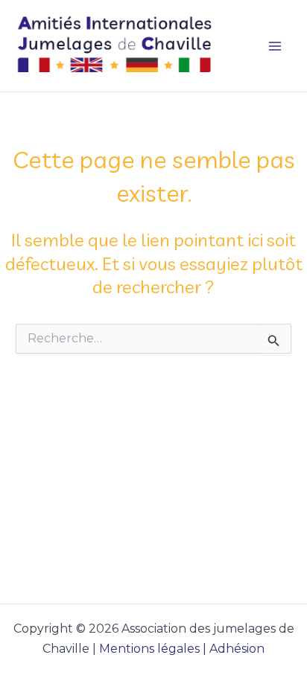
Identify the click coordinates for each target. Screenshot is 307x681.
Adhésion (237, 649)
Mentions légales (149, 649)
